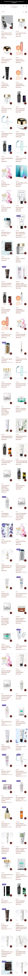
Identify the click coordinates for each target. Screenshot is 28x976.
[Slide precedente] (1, 2)
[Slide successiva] (26, 2)
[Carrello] (26, 6)
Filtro (4, 12)
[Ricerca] (4, 6)
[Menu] (1, 6)
